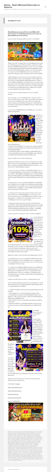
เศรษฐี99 (29, 459)
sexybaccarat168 (11, 447)
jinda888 (40, 437)
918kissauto (10, 433)
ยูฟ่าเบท (22, 453)
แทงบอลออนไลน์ (38, 459)
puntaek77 (31, 443)
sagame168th (36, 444)
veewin (19, 451)
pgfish (9, 442)
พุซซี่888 (15, 453)
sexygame (17, 447)
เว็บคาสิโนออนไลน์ (26, 457)
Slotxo (41, 447)
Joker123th (14, 438)
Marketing (17, 439)
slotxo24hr (10, 448)
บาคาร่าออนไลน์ (30, 452)
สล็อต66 (9, 455)
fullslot (25, 435)
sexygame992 (29, 447)
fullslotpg (29, 435)
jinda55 (36, 437)
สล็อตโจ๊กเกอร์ (30, 456)
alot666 (31, 433)
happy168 (10, 437)
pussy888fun (10, 444)
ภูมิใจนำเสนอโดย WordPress (13, 469)
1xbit (37, 431)
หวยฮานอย (40, 456)
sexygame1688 (23, 447)
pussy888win (16, 444)
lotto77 (9, 439)
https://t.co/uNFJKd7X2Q (14, 401)
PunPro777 (26, 443)
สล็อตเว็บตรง (11, 456)
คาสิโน (30, 451)
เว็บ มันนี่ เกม (19, 457)
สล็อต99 (21, 455)
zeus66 (27, 451)
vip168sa (23, 451)
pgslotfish (34, 442)
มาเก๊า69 (19, 453)
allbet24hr (28, 433)
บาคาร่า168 (24, 452)
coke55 (36, 434)
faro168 (14, 435)
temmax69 (10, 450)
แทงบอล (32, 459)
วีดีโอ (10, 431)
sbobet (26, 446)
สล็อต (31, 453)
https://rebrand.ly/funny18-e (15, 387)
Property (17, 443)
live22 (27, 438)
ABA (19, 433)
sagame (31, 444)
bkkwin (15, 434)
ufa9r (37, 450)
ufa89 (34, 450)
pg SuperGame (29, 440)
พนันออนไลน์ (10, 453)
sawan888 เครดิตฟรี (12, 446)
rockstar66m (22, 444)
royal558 (27, 444)
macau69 (13, 439)
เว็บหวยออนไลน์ (23, 459)
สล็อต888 (17, 455)
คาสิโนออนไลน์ (35, 451)
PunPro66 (21, 443)
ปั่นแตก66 (36, 452)
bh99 (9, 434)
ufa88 (31, 450)
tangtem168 (34, 448)
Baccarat (35, 433)
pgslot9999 (28, 442)
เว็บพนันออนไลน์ (17, 459)
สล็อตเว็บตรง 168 (18, 456)
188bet (27, 431)
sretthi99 (17, 448)
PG (21, 440)
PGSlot (20, 442)
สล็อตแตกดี (24, 456)
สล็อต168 (35, 453)
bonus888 (19, 434)
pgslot (15, 68)
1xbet (35, 431)
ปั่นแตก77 (40, 452)
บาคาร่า (19, 452)
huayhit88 (23, 437)
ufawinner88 (14, 451)
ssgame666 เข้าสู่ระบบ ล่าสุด (25, 448)
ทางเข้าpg (16, 452)
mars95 (21, 439)
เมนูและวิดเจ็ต (45, 7)
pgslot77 (24, 442)
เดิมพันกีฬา (14, 457)
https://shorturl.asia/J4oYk (14, 397)
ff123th (17, 435)
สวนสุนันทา (35, 456)
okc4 (34, 439)
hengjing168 (18, 437)
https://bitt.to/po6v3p (13, 394)
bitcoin (11, 434)
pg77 (37, 440)
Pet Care (18, 440)
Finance (21, 435)
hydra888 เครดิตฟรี (30, 437)
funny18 (33, 435)
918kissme (15, 433)
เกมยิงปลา (10, 457)
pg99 (39, 440)
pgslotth (9, 443)
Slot (33, 447)
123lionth (24, 431)
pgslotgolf (38, 442)
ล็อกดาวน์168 (27, 453)
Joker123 (9, 438)
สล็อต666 (13, 455)
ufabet (39, 450)
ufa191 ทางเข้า (27, 450)
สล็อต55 (38, 453)
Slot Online (37, 447)
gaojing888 (37, 435)
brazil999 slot (24, 434)
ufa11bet (21, 450)
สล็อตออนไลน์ (34, 455)
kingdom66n (22, 438)
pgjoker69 (13, 442)
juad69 (18, 438)
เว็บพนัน (11, 459)
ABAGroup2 (22, 433)
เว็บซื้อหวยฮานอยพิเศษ (34, 457)
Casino (33, 434)
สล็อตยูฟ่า (29, 455)
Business (30, 434)
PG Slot (23, 440)
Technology (39, 448)
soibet (14, 448)
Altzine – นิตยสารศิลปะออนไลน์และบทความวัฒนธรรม (22, 6)
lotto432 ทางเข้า (32, 438)
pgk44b (17, 442)
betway (39, 433)
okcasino (37, 439)
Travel (17, 450)
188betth (31, 431)
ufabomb (10, 451)
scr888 (29, 446)
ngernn (30, 439)
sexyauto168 (34, 446)
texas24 (14, 450)
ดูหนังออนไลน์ (10, 452)
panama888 (13, 440)
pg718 (33, 440)
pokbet (13, 443)
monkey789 (26, 439)
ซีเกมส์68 (40, 451)
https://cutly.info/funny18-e (14, 391)
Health (13, 437)
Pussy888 (35, 443)
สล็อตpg (25, 455)
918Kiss (40, 431)
